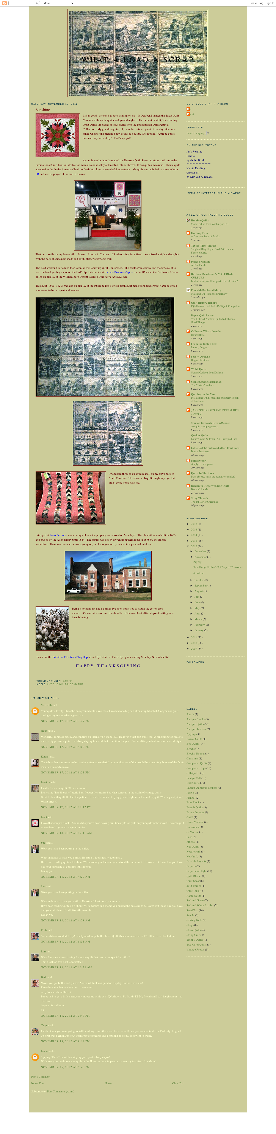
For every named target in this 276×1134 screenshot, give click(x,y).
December (200, 551)
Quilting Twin (199, 233)
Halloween (193, 827)
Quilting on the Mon (203, 394)
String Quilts (194, 935)
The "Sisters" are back (202, 385)
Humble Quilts (200, 220)
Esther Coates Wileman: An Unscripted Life (214, 438)
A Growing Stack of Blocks (205, 236)
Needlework (194, 851)
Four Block (193, 802)
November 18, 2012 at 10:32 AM (66, 967)
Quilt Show (193, 881)
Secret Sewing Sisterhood (206, 382)
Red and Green (195, 900)
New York (192, 856)
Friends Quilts (195, 807)
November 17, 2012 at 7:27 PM (65, 721)
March (198, 619)
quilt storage (194, 886)
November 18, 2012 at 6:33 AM (65, 941)
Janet (44, 817)
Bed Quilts (193, 743)
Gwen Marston (195, 822)
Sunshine (198, 573)
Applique (192, 734)
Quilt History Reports (204, 302)
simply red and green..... (203, 464)
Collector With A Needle (206, 331)
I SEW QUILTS (200, 356)
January (199, 630)
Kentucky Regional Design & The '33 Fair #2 (214, 281)
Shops (190, 925)
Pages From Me (200, 261)
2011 (194, 637)
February (199, 625)
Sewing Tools (194, 920)
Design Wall (194, 778)
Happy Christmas (200, 360)
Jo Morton (193, 832)
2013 (194, 541)
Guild (190, 817)
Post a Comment (40, 1076)
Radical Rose (197, 334)
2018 (194, 524)
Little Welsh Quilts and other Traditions (215, 448)
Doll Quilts (193, 783)
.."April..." (196, 413)
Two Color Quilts (197, 944)
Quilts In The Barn (202, 473)
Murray (191, 841)
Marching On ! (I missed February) (209, 293)
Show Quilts (194, 930)
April (197, 613)
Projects (191, 866)
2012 (194, 546)
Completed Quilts (197, 763)
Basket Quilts (194, 739)
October (199, 580)
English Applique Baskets (202, 788)
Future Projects (195, 812)
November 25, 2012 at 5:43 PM (65, 1067)
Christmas (192, 758)
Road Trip (77, 684)
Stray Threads (199, 498)
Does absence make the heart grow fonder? (213, 476)
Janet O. (45, 782)
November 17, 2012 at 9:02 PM (65, 747)
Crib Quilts (193, 773)
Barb (44, 977)
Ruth (44, 930)
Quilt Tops (193, 891)
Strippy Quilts (195, 939)
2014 (194, 535)
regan (44, 731)
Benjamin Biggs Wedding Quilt (210, 486)
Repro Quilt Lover (202, 315)
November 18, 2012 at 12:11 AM (66, 833)
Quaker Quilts (199, 435)
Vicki (191, 114)
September (200, 585)
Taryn (44, 1025)
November (200, 557)
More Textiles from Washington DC (209, 224)
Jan (189, 109)
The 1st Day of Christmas (204, 501)
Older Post (178, 1083)
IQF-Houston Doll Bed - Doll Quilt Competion (215, 306)
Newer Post (37, 1083)
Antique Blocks (196, 719)
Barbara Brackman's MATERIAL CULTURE (212, 275)
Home (108, 1083)
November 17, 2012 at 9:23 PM (65, 772)
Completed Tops (196, 768)
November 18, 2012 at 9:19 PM (65, 1041)
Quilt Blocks (194, 876)
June (197, 602)
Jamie (44, 1051)
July (197, 597)
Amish (190, 714)
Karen (44, 756)
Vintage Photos (195, 949)
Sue (43, 843)
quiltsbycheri (199, 460)
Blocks (191, 748)
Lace (189, 837)
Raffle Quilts (194, 896)
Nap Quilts (193, 846)
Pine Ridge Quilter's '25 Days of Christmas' (218, 567)
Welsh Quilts (198, 369)
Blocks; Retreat (196, 753)
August (199, 591)
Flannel (191, 798)
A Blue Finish (198, 265)
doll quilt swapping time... (204, 426)
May (197, 608)
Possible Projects (196, 861)
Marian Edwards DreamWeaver (210, 423)
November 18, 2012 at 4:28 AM (65, 920)
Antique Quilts (57, 684)
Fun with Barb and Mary (206, 290)
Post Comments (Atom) (60, 1091)
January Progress (200, 347)
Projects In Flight (197, 871)
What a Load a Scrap (138, 59)
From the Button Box (204, 344)
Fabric (190, 793)
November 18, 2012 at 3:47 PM (65, 1015)
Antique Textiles (196, 729)
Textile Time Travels (203, 245)
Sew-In (190, 915)
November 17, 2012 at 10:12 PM (66, 807)
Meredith (46, 705)
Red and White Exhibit (200, 905)
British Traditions (200, 451)
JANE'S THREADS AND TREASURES (214, 410)
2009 (194, 648)
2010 (194, 643)
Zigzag (197, 562)
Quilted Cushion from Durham (207, 372)
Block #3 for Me (199, 489)
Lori (43, 951)
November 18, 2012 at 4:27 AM (65, 877)
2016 (194, 529)
